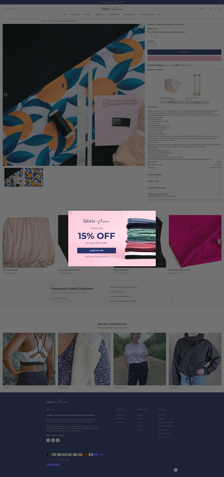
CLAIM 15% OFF (97, 251)
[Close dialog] (70, 212)
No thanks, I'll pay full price (96, 257)
